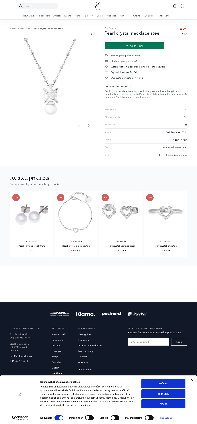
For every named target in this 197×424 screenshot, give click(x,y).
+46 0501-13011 (19, 361)
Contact (82, 356)
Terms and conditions (90, 345)
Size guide (84, 340)
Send (179, 342)
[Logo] (98, 6)
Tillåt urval (163, 393)
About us (83, 362)
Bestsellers (57, 340)
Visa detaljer (166, 418)
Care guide (84, 334)
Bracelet (56, 362)
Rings (55, 356)
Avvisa (163, 403)
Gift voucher (85, 369)
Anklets (56, 345)
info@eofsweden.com (22, 356)
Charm (55, 367)
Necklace (25, 28)
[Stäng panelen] (192, 380)
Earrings (56, 351)
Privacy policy (85, 351)
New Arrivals (59, 334)
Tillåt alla (163, 383)
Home (13, 28)
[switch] (89, 417)
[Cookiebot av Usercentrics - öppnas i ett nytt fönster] (19, 418)
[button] (98, 276)
